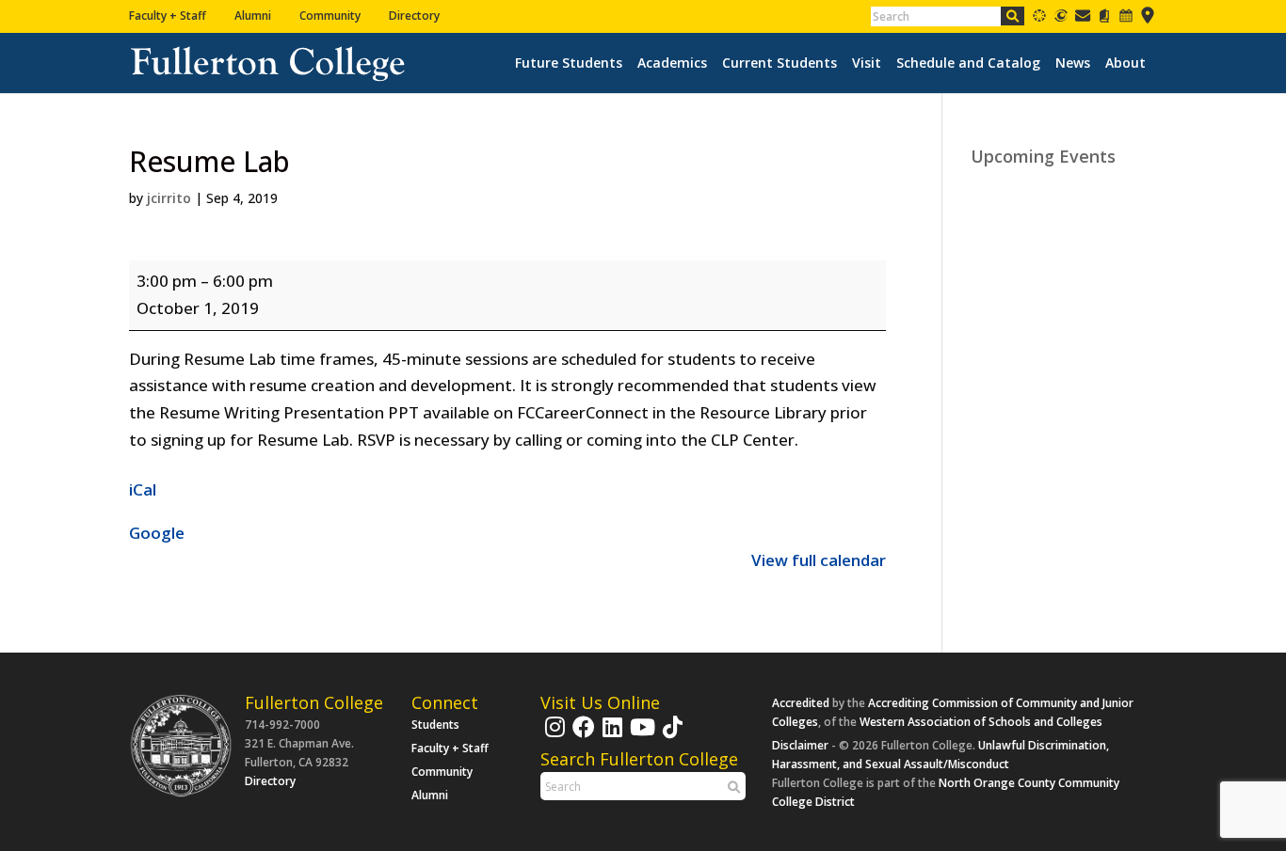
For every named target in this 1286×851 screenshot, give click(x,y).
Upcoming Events (1043, 156)
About (1125, 63)
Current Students (779, 63)
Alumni (252, 16)
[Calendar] (1126, 19)
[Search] (1012, 16)
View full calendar (818, 560)
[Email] (1082, 19)
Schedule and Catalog (968, 63)
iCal (142, 489)
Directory (414, 16)
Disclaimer (800, 745)
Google (157, 533)
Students (435, 725)
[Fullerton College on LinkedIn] (610, 736)
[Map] (1147, 19)
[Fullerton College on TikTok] (670, 736)
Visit (866, 63)
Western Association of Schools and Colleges (981, 722)
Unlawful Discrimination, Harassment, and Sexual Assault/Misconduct (940, 754)
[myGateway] (1061, 19)
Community (330, 16)
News (1072, 63)
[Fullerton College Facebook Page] (581, 736)
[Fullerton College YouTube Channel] (640, 736)
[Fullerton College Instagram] (552, 736)
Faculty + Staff (167, 16)
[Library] (1104, 19)
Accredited (800, 703)
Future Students (568, 63)
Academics (672, 63)
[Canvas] (1039, 19)
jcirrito (169, 198)
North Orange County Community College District (945, 792)
